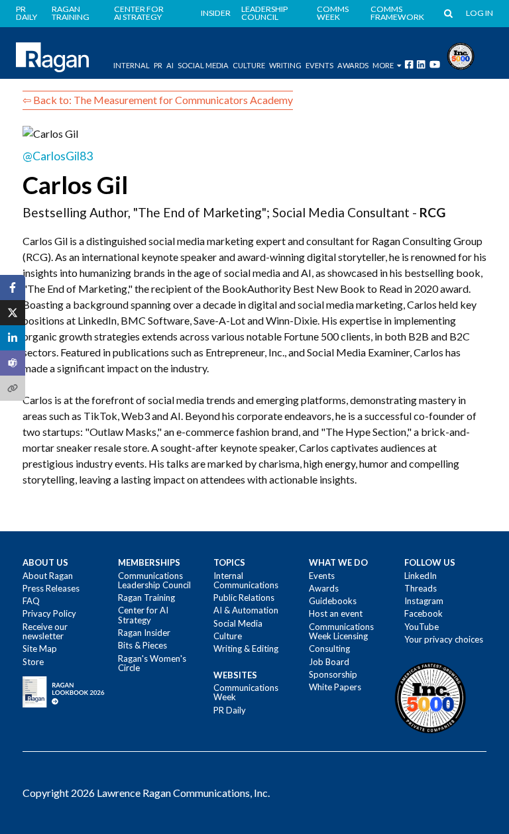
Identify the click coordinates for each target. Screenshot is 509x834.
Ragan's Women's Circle (152, 663)
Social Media (203, 65)
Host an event (336, 613)
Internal (131, 65)
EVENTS (319, 65)
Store (33, 661)
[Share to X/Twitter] (12, 312)
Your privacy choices (443, 639)
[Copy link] (12, 388)
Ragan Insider (144, 632)
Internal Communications (245, 580)
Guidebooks (333, 601)
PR (158, 65)
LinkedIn (420, 575)
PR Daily (26, 13)
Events (322, 575)
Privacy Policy (49, 613)
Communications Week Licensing (341, 631)
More (383, 65)
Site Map (40, 648)
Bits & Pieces (142, 645)
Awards (324, 588)
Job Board (329, 661)
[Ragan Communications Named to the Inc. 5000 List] (461, 54)
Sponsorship (333, 674)
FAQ (31, 601)
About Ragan (48, 575)
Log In (479, 13)
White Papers (335, 687)
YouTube (421, 626)
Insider (216, 13)
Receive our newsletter (45, 631)
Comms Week (333, 13)
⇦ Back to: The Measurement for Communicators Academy (158, 99)
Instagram (423, 601)
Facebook (423, 613)
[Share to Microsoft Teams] (12, 363)
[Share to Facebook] (12, 287)
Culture (249, 65)
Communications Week (245, 692)
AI (170, 65)
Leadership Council (264, 13)
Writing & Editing (245, 648)
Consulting (329, 648)
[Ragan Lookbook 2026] (64, 691)
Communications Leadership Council (154, 580)
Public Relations (243, 597)
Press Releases (51, 588)
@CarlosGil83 (58, 156)
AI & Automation (245, 610)
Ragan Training (70, 13)
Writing (285, 65)
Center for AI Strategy (139, 13)
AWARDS (352, 65)
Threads (420, 588)
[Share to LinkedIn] (12, 337)
